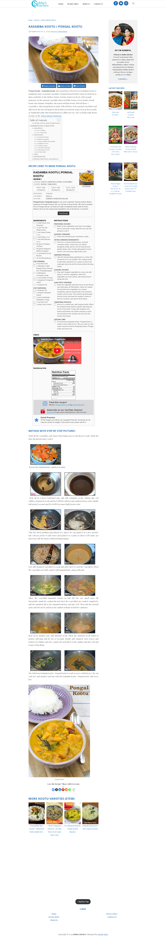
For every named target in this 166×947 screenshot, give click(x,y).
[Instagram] (126, 3)
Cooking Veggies (42, 145)
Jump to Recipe (49, 86)
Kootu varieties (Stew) (48, 20)
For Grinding (41, 130)
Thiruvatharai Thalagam (51, 116)
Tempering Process (43, 150)
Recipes (36, 20)
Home (31, 20)
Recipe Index (54, 917)
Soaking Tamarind (43, 139)
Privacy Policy (112, 914)
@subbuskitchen (61, 405)
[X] (56, 788)
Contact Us (112, 917)
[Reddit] (66, 788)
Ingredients (38, 128)
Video (36, 154)
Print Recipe (80, 86)
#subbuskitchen (78, 405)
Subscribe (50, 412)
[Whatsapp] (69, 788)
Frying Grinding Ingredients (46, 141)
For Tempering (42, 132)
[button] (34, 179)
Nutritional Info (39, 156)
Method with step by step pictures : (46, 159)
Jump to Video (65, 86)
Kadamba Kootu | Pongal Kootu (42, 126)
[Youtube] (121, 3)
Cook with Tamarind (43, 147)
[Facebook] (116, 3)
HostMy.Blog (103, 934)
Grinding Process (42, 143)
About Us (54, 920)
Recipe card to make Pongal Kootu (47, 123)
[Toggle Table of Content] (58, 120)
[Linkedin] (59, 788)
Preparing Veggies (43, 137)
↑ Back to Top (83, 901)
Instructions (38, 135)
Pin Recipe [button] (86, 186)
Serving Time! (41, 152)
